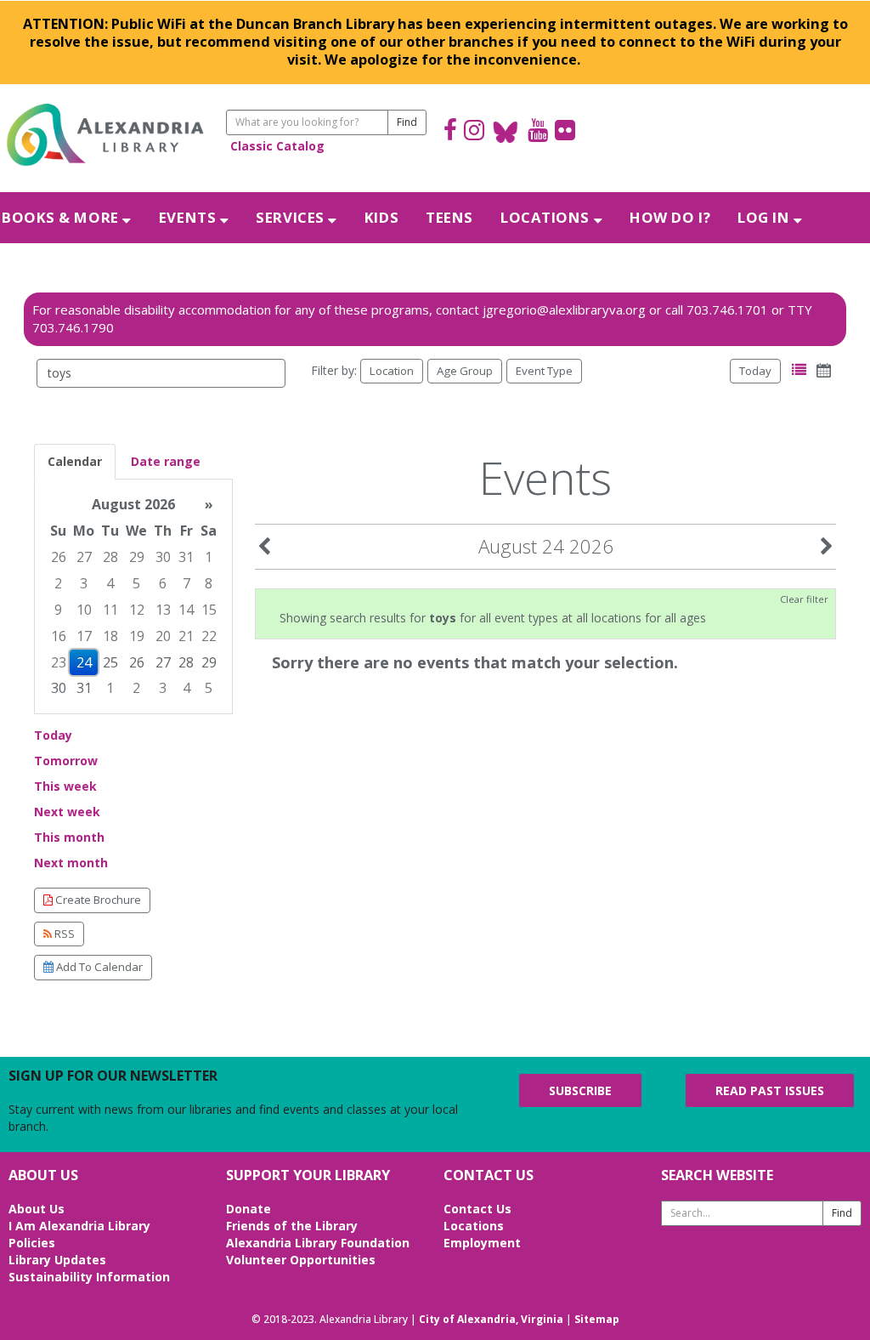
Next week (67, 811)
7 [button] (186, 583)
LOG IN (765, 217)
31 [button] (186, 557)
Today (755, 370)
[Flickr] (565, 132)
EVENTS (189, 217)
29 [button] (136, 557)
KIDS (381, 217)
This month (69, 837)
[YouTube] (538, 132)
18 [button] (110, 636)
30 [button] (163, 557)
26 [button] (58, 557)
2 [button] (58, 583)
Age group (465, 370)
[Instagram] (474, 132)
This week (65, 786)
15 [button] (209, 609)
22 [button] (209, 636)
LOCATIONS (547, 217)
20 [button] (163, 636)
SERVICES (292, 217)
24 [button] (84, 662)
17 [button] (84, 636)
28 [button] (110, 557)
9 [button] (58, 609)
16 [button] (58, 636)
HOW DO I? (670, 217)
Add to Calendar (98, 966)
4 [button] (110, 583)
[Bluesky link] (506, 132)
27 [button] (84, 557)
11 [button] (110, 609)
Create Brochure (97, 899)
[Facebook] (450, 132)
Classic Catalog (277, 146)
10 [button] (84, 609)
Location (392, 370)
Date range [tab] (166, 461)
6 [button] (163, 583)
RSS (63, 933)
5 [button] (136, 583)
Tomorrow (66, 760)
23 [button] (58, 662)
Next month (71, 863)
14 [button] (186, 609)
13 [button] (163, 609)
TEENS (449, 217)
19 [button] (136, 636)
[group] (133, 596)
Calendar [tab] (75, 461)
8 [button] (208, 583)
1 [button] (208, 557)
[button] (799, 370)
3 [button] (84, 583)
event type (544, 370)
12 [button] (136, 609)
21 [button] (186, 636)
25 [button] (110, 662)
